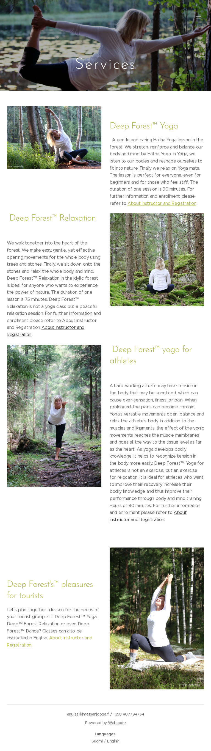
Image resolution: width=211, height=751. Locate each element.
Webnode (117, 722)
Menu (198, 17)
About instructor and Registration (161, 203)
